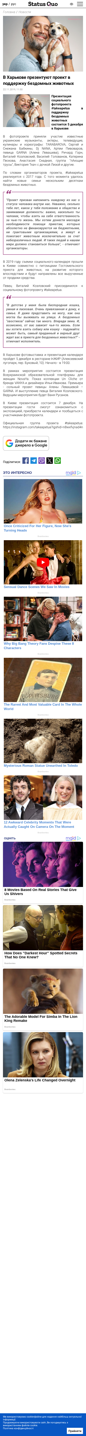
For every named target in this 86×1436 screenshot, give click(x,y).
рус (13, 4)
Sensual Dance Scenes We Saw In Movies (36, 587)
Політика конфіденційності (18, 1428)
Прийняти (74, 1431)
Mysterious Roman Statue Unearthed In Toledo (41, 766)
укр (5, 4)
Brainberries (43, 536)
